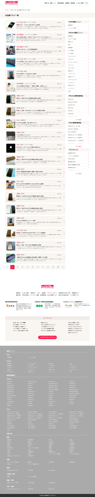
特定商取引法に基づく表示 (64, 293)
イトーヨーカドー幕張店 (54, 453)
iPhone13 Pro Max (74, 389)
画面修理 (70, 25)
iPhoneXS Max (73, 395)
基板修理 (70, 47)
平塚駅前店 (30, 451)
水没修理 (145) (71, 170)
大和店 (8, 451)
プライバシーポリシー (52, 293)
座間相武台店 (52, 451)
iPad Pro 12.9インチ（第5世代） (76, 143)
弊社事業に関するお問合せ (47, 337)
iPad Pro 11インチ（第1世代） (56, 417)
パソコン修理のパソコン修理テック (20, 328)
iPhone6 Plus (52, 401)
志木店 (29, 449)
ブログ (86, 3)
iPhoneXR (30, 397)
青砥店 (8, 445)
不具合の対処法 (25, 295)
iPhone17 (70, 110)
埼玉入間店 (9, 447)
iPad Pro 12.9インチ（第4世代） (77, 413)
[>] (63, 267)
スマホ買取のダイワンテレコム (47, 326)
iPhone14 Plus (10, 389)
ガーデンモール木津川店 (13, 462)
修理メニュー (53, 3)
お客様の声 (32, 293)
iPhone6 (71, 401)
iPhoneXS (9, 397)
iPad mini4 (9, 423)
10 (58, 267)
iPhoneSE (72, 399)
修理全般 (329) (71, 161)
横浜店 (50, 449)
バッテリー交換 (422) (73, 156)
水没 (69, 44)
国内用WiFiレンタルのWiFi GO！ (75, 330)
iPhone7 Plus (31, 399)
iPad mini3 (30, 423)
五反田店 (51, 441)
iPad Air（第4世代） (53, 419)
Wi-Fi (69, 91)
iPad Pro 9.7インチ (11, 419)
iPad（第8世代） (53, 425)
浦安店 (71, 451)
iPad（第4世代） (53, 427)
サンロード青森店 (32, 476)
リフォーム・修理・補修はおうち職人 (20, 330)
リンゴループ (71, 82)
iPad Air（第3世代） (74, 419)
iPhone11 (51, 395)
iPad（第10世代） (11, 425)
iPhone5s (9, 403)
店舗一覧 (47, 3)
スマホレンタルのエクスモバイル (75, 326)
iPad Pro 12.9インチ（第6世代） (76, 140)
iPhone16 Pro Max (72, 116)
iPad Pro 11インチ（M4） (74, 126)
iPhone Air (70, 107)
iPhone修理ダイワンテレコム (19, 324)
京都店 (8, 464)
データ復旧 (71, 50)
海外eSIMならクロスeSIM (73, 324)
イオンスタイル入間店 (33, 447)
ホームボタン (71, 68)
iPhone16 (30, 385)
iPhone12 (51, 393)
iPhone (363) (71, 158)
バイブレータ (71, 73)
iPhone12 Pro (10, 393)
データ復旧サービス (74, 295)
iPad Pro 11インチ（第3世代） (14, 417)
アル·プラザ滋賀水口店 (33, 464)
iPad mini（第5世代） (75, 421)
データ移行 (71, 53)
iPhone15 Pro (73, 385)
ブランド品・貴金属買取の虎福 (47, 328)
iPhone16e (71, 113)
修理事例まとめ (75, 293)
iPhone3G (51, 405)
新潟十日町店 (31, 482)
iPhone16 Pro (73, 383)
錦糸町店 (51, 443)
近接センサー (71, 76)
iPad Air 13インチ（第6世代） (75, 134)
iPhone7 (51, 399)
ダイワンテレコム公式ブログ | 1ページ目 (20, 10)
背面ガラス (71, 41)
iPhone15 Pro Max (53, 385)
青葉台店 (72, 449)
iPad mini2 (51, 423)
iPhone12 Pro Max (74, 391)
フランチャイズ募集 (34, 295)
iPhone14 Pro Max (53, 387)
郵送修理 (73, 3)
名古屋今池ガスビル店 (12, 470)
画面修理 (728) (71, 153)
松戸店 (8, 453)
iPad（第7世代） (73, 425)
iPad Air (30, 421)
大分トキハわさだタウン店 (13, 489)
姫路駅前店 (72, 462)
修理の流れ (18, 295)
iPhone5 (51, 403)
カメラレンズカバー (73, 62)
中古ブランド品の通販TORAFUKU (48, 330)
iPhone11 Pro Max (11, 395)
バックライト (71, 88)
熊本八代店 (51, 489)
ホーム (6, 10)
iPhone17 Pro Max (72, 102)
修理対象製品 (61, 3)
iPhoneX (51, 397)
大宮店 (8, 449)
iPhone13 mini (31, 391)
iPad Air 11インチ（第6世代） (75, 137)
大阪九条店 (51, 462)
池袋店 (71, 439)
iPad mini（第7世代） (73, 129)
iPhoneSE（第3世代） (54, 389)
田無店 (50, 445)
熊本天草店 (30, 489)
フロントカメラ (72, 56)
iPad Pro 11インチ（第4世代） (77, 415)
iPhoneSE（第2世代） (75, 393)
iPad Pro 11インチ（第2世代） (35, 417)
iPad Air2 (9, 421)
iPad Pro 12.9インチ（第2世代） (35, 415)
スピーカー (71, 65)
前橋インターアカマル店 (13, 455)
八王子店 (72, 445)
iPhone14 (30, 389)
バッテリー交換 (72, 28)
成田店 (29, 453)
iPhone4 (9, 405)
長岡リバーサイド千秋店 (13, 482)
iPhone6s (30, 401)
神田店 (8, 443)
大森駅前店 (72, 443)
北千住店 (30, 443)
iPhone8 (9, 399)
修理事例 (67, 3)
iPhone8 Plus (73, 397)
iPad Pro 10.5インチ (74, 417)
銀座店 (29, 441)
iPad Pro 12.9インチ (53, 415)
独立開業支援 (43, 295)
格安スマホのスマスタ (72, 332)
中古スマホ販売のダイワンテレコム (48, 324)
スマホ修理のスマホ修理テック (19, 326)
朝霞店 (50, 447)
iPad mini (72, 423)
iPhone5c (30, 403)
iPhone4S (72, 403)
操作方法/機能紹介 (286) (74, 164)
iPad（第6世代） (11, 427)
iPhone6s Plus (10, 401)
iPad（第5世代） (32, 427)
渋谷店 (50, 439)
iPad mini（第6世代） (54, 421)
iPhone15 (30, 387)
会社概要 (43, 293)
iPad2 (8, 429)
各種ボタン (71, 70)
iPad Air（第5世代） (32, 419)
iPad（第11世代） (72, 132)
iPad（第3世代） (73, 427)
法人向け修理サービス (52, 295)
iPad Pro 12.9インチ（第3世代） (14, 415)
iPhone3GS (30, 405)
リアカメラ (71, 59)
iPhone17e (71, 99)
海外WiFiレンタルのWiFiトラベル (75, 328)
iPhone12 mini (31, 393)
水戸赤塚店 (30, 455)
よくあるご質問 (80, 3)
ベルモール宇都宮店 (74, 453)
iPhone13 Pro (10, 391)
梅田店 (29, 462)
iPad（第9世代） (32, 425)
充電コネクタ (71, 85)
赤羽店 (29, 445)
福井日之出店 (52, 482)
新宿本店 (9, 439)
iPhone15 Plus (10, 387)
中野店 (8, 441)
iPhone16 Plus (10, 385)
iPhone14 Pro (73, 387)
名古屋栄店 (30, 470)
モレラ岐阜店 (52, 470)
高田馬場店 (30, 439)
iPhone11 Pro (31, 395)
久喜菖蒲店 (72, 447)
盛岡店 (8, 476)
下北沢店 (72, 441)
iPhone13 (51, 391)
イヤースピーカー (72, 79)
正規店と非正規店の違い (63, 295)
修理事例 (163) (71, 167)
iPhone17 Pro (71, 105)
